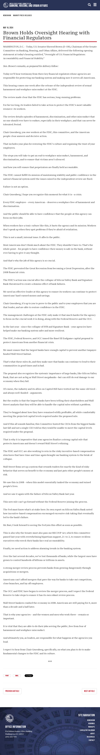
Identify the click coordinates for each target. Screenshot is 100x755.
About (92, 733)
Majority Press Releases (22, 15)
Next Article (89, 691)
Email (16, 676)
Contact (92, 740)
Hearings (91, 723)
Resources (91, 737)
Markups (91, 727)
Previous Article (12, 691)
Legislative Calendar (87, 730)
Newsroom (7, 15)
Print (7, 676)
